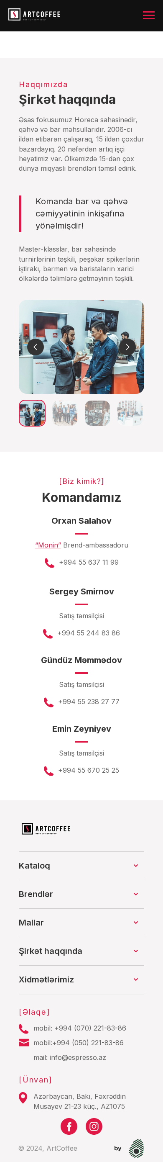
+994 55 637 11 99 (89, 562)
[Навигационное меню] (149, 15)
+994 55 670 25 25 (88, 770)
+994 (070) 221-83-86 (90, 1028)
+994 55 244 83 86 (88, 633)
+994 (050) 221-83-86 (88, 1043)
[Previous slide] (35, 347)
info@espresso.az (78, 1057)
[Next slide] (127, 347)
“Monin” (48, 545)
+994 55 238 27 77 (89, 701)
